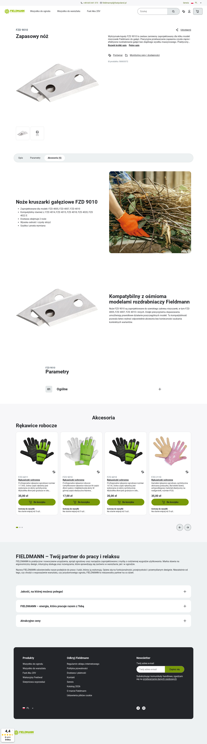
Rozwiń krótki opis (117, 45)
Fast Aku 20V (29, 673)
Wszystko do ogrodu (33, 664)
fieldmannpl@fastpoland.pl (114, 3)
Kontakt (71, 677)
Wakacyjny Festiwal (32, 677)
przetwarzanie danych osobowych (160, 679)
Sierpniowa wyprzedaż (34, 682)
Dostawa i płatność (76, 673)
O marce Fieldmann (76, 691)
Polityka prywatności (77, 668)
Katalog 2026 (73, 686)
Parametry (35, 158)
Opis (20, 158)
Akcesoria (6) (55, 158)
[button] (37, 502)
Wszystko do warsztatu (34, 668)
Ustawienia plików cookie (79, 695)
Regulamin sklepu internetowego (83, 664)
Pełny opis (134, 45)
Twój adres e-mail (145, 663)
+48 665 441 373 (90, 3)
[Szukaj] (173, 11)
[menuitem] (40, 11)
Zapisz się (174, 669)
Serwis (186, 3)
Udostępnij (186, 30)
